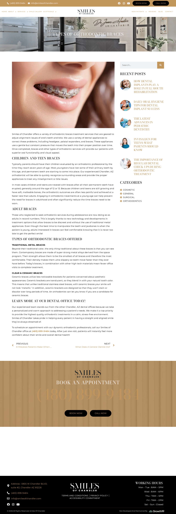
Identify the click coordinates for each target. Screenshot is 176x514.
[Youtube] (128, 3)
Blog (160, 12)
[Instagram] (124, 3)
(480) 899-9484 (88, 394)
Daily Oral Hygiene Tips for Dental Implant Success (149, 105)
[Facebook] (119, 3)
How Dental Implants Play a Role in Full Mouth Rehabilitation (148, 86)
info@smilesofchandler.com (26, 498)
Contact (169, 12)
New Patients (138, 12)
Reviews (152, 12)
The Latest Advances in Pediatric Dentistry (143, 124)
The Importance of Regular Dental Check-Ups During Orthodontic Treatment (148, 167)
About (11, 12)
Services (21, 12)
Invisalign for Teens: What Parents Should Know (146, 144)
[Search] (160, 65)
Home (4, 12)
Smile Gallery (35, 12)
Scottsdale (48, 12)
